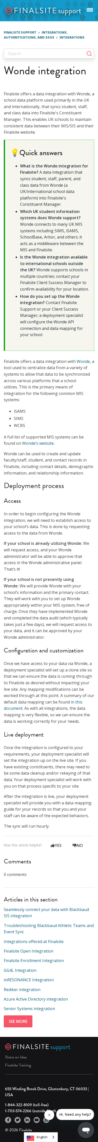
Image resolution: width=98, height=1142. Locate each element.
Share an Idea (16, 1057)
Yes (58, 845)
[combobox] (41, 1137)
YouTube (37, 1120)
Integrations (72, 37)
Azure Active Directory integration (36, 999)
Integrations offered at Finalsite (34, 941)
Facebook (8, 1120)
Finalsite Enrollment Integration (34, 960)
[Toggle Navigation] (90, 9)
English (42, 1137)
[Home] (43, 10)
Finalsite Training (18, 1065)
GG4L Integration (20, 970)
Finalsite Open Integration (28, 951)
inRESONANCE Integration (29, 980)
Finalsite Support (20, 32)
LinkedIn (27, 1120)
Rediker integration (22, 989)
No (80, 845)
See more (18, 1021)
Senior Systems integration (29, 1008)
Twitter (18, 1120)
